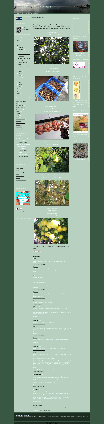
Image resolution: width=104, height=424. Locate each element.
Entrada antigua (67, 407)
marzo (20, 82)
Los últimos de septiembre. (24, 66)
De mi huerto (18, 109)
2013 (18, 40)
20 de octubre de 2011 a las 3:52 (39, 386)
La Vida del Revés (20, 176)
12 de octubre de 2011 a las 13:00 (39, 371)
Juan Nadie (36, 320)
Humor (17, 115)
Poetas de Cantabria (20, 123)
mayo (20, 77)
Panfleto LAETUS (20, 182)
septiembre (21, 69)
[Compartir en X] (37, 251)
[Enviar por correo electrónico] (34, 251)
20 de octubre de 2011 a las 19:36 (39, 402)
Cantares (36, 267)
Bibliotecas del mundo (21, 101)
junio (20, 75)
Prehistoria (18, 125)
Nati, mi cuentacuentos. (21, 180)
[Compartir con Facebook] (38, 251)
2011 (18, 45)
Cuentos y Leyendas (20, 107)
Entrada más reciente (37, 407)
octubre (20, 51)
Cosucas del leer (19, 105)
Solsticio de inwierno (20, 184)
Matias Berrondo (37, 374)
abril (20, 80)
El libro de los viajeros (21, 172)
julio (20, 73)
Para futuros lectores (20, 119)
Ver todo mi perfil (26, 29)
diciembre (21, 47)
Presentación (19, 127)
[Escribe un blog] (35, 251)
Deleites (17, 111)
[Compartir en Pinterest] (40, 251)
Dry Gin (17, 170)
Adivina (19, 64)
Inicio (53, 407)
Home (18, 13)
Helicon (17, 174)
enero (20, 86)
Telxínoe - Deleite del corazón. (34, 6)
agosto (20, 71)
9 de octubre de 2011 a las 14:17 (39, 264)
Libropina (18, 178)
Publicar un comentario (37, 405)
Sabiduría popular (19, 129)
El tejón (35, 338)
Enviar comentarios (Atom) (45, 410)
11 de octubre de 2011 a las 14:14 (39, 350)
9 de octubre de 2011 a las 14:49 (39, 289)
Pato (35, 352)
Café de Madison (19, 168)
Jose (35, 258)
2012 (18, 43)
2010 (18, 88)
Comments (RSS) (26, 13)
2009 (18, 91)
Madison (36, 292)
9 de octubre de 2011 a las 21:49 (39, 335)
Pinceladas (18, 121)
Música (17, 117)
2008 (18, 93)
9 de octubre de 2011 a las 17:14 (39, 304)
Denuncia (18, 113)
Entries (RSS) (34, 13)
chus (35, 300)
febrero (20, 84)
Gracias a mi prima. (22, 62)
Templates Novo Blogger (52, 423)
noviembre (21, 49)
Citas (17, 103)
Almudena (26, 27)
